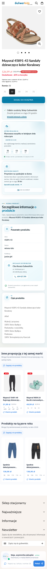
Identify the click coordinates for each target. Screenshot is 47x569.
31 (5, 91)
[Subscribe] (42, 543)
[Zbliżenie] (39, 44)
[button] (42, 3)
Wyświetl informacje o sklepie (17, 117)
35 (34, 91)
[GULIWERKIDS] (23, 3)
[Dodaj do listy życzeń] (39, 11)
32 (12, 91)
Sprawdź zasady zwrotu (11, 184)
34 (26, 91)
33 (19, 91)
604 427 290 (21, 277)
